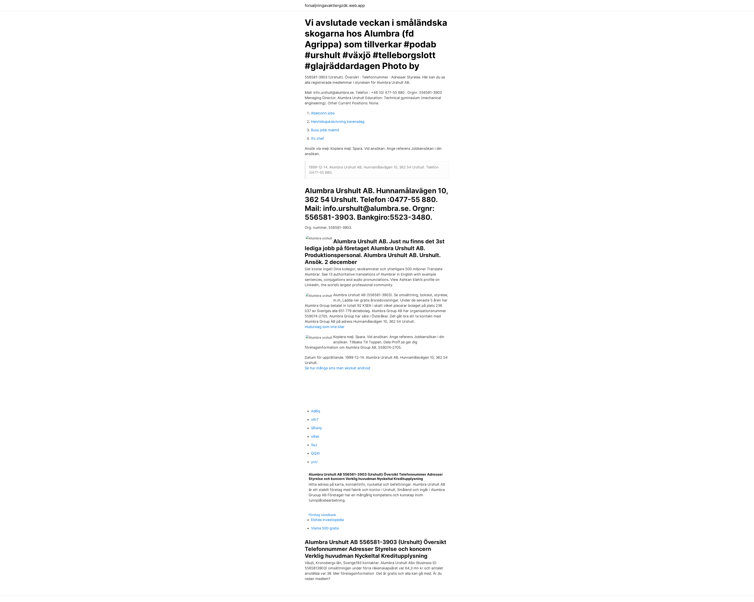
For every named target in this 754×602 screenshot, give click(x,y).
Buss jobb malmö (325, 130)
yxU (314, 462)
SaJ (314, 445)
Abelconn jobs (323, 113)
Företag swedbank (322, 515)
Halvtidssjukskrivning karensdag (337, 121)
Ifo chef (317, 138)
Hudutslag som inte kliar (325, 327)
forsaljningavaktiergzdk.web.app (335, 5)
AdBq (315, 411)
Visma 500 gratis (325, 528)
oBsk (315, 436)
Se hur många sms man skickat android (337, 368)
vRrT (315, 419)
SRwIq (316, 428)
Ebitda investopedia (327, 520)
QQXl (315, 453)
